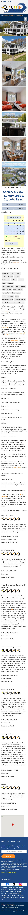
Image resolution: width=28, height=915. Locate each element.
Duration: (7, 240)
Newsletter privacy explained (8, 872)
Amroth (22, 333)
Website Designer (21, 910)
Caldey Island (14, 340)
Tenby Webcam (19, 15)
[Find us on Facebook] (7, 884)
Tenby (7, 312)
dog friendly (17, 467)
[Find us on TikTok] (14, 884)
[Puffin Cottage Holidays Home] (14, 7)
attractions (4, 327)
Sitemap (7, 910)
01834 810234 (7, 1)
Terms (3, 910)
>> (23, 217)
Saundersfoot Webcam (9, 15)
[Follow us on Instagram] (20, 884)
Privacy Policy (13, 910)
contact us (16, 262)
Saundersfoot (8, 335)
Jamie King (14, 911)
